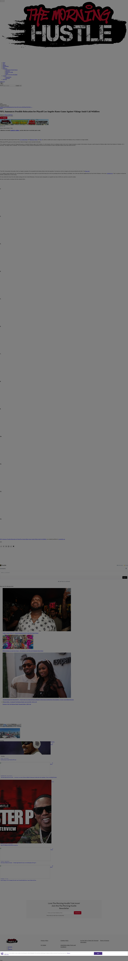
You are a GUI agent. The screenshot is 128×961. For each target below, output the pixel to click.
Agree (98, 953)
